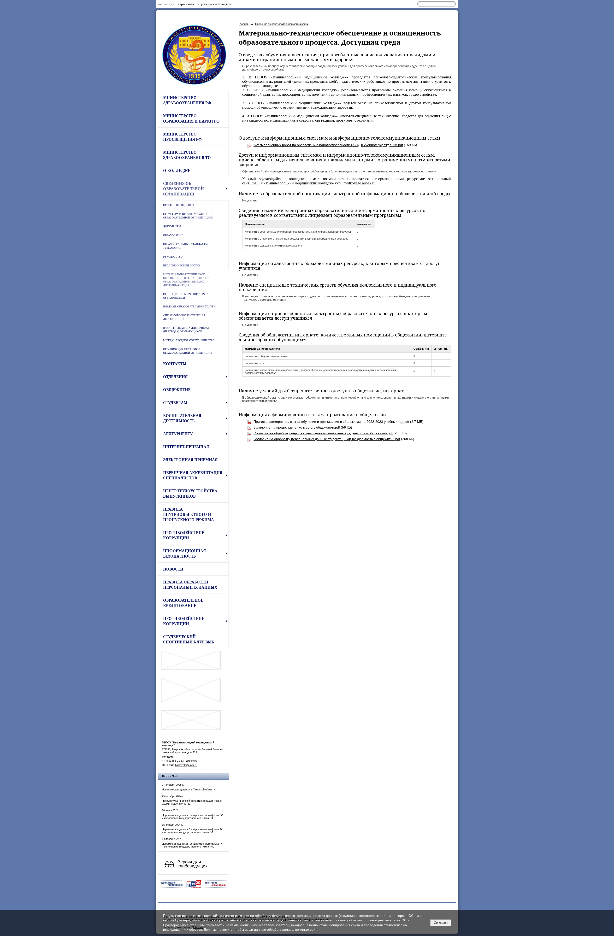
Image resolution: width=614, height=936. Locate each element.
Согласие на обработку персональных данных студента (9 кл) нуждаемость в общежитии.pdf (327, 439)
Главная (243, 24)
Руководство (173, 256)
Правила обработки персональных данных (190, 584)
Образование (173, 235)
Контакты (174, 363)
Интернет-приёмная (186, 446)
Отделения (175, 376)
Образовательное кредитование (183, 603)
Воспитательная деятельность (182, 418)
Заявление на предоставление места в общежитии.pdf (297, 427)
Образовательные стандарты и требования (187, 245)
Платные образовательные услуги (189, 306)
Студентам (175, 402)
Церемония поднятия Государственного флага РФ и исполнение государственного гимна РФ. (192, 816)
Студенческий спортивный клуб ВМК (188, 639)
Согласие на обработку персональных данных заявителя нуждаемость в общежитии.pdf (323, 433)
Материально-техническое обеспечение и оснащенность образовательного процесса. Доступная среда (186, 279)
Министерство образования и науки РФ (191, 118)
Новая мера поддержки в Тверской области (188, 789)
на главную (166, 4)
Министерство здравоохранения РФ (187, 100)
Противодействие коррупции (183, 535)
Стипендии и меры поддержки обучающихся (187, 295)
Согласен (441, 922)
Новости (173, 569)
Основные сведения (178, 205)
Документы (172, 226)
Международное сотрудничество (188, 340)
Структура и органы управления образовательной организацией (188, 215)
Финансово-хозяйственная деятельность (184, 317)
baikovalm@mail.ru (186, 765)
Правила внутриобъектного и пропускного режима (188, 514)
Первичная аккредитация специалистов (192, 475)
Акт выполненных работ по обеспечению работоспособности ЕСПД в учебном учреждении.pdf (328, 145)
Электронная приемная (190, 459)
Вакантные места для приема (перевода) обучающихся (186, 329)
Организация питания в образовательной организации (187, 350)
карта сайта (186, 4)
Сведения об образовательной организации (183, 189)
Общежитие (176, 389)
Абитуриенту (178, 433)
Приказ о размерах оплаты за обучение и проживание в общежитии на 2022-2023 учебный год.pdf (331, 422)
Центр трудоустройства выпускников (190, 493)
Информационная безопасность (184, 553)
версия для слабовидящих (215, 4)
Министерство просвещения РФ (182, 136)
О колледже (176, 170)
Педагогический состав (181, 265)
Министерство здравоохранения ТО (187, 155)
